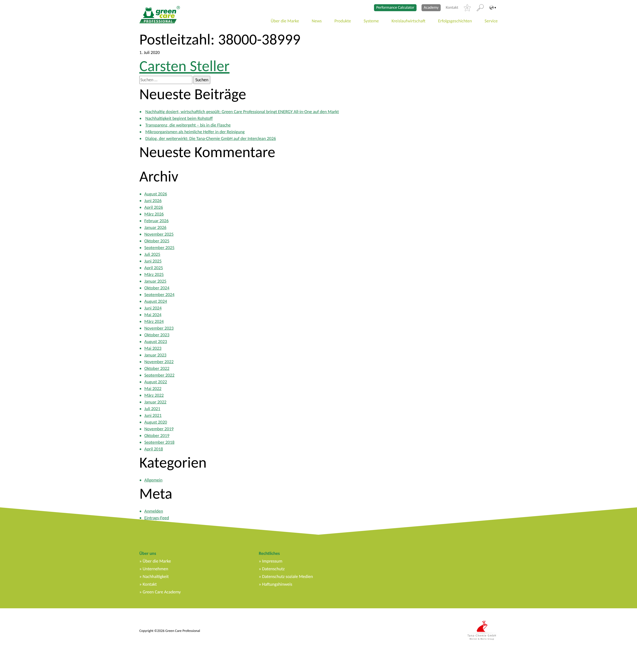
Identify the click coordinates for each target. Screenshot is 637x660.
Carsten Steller (184, 65)
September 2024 (159, 294)
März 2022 (154, 395)
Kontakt (452, 8)
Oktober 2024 (156, 288)
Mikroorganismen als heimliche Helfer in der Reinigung (195, 131)
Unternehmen (155, 569)
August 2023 (155, 341)
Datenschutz (273, 569)
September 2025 (159, 247)
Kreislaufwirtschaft (408, 21)
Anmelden (153, 511)
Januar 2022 (155, 402)
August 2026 (155, 194)
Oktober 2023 (156, 335)
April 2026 (153, 207)
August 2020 (155, 422)
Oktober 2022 (156, 368)
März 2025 (154, 274)
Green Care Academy (162, 592)
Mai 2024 (152, 314)
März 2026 (154, 214)
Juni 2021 (152, 415)
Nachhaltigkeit (156, 576)
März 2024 (154, 321)
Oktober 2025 (156, 241)
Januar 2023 (155, 355)
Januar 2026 (155, 227)
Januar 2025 (155, 281)
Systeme (371, 21)
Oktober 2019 (156, 435)
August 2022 (155, 382)
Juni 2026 (152, 200)
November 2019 (159, 429)
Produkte (342, 21)
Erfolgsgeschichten (455, 21)
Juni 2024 (152, 308)
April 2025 (153, 267)
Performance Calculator (395, 7)
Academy (431, 7)
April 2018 (153, 449)
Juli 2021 (152, 408)
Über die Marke (285, 21)
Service (491, 21)
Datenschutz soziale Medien (287, 576)
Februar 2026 (156, 220)
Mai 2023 (152, 348)
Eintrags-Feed (156, 518)
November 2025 (159, 234)
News (317, 21)
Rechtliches (269, 553)
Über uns (147, 553)
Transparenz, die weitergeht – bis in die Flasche (188, 125)
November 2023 (159, 328)
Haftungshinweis (277, 584)
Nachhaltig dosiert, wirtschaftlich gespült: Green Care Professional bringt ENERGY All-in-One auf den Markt (242, 111)
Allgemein (153, 480)
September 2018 (159, 442)
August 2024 (155, 301)
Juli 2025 (152, 254)
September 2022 (159, 375)
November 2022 (159, 361)
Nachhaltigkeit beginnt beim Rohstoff (179, 118)
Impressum (272, 561)
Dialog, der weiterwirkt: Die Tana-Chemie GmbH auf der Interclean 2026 (210, 138)
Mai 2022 (152, 388)
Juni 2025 (152, 261)
